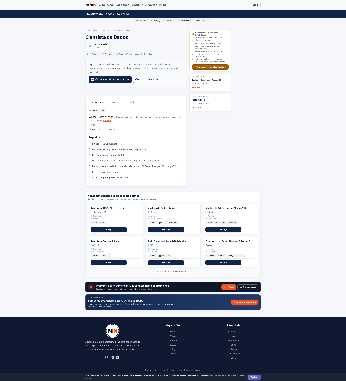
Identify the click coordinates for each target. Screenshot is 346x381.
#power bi (162, 222)
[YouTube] (117, 357)
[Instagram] (106, 357)
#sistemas (96, 255)
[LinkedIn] (112, 357)
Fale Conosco (233, 353)
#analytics (173, 222)
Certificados (233, 340)
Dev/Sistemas (186, 20)
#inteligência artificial (235, 255)
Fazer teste (196, 107)
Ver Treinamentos (248, 287)
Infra (198, 20)
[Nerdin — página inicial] (112, 331)
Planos (162, 4)
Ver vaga (108, 229)
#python (161, 255)
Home (173, 331)
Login (256, 4)
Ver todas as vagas (146, 79)
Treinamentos (233, 331)
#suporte (232, 222)
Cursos (110, 4)
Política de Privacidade (225, 375)
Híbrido (172, 20)
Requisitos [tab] (115, 102)
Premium (107, 120)
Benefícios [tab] (131, 102)
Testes (233, 336)
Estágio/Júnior (158, 20)
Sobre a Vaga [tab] (98, 102)
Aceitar (254, 377)
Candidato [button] (122, 4)
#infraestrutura (98, 222)
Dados (207, 20)
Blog (173, 349)
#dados (152, 222)
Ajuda (233, 358)
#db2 (224, 222)
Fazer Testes (229, 287)
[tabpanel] (136, 144)
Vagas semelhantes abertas (112, 79)
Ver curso (196, 87)
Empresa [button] (136, 4)
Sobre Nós (233, 349)
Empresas (173, 340)
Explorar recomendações (245, 302)
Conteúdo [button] (150, 4)
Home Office (143, 20)
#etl (169, 255)
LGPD (233, 344)
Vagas (102, 4)
